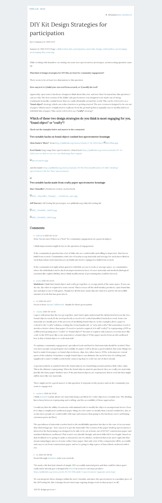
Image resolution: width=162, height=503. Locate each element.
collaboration (62, 49)
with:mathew (109, 49)
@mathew (52, 458)
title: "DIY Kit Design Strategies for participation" (111, 15)
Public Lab (34, 8)
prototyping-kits (37, 52)
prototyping (121, 49)
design (99, 49)
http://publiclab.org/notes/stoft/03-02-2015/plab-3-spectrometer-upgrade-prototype (74, 472)
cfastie (39, 311)
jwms (38, 281)
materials (90, 49)
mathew (40, 393)
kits (70, 49)
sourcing (50, 52)
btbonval (40, 235)
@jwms (50, 304)
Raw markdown (125, 15)
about (42, 8)
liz (33, 42)
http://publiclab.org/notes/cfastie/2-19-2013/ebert (79, 143)
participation (79, 49)
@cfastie (44, 397)
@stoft (72, 468)
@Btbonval (59, 304)
